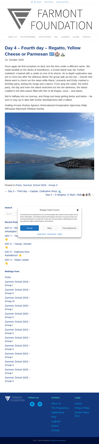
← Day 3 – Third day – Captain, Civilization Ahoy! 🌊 (33, 191)
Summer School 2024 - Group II (40, 185)
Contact (87, 37)
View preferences (69, 228)
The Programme (27, 37)
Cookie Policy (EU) (62, 2)
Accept (29, 228)
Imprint (60, 234)
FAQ (56, 37)
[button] (77, 210)
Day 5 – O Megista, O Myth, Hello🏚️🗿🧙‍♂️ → (70, 194)
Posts (19, 185)
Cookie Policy (41, 234)
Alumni (76, 37)
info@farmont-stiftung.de (58, 440)
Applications (45, 37)
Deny (49, 228)
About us (12, 37)
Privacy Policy (51, 234)
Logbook (65, 37)
